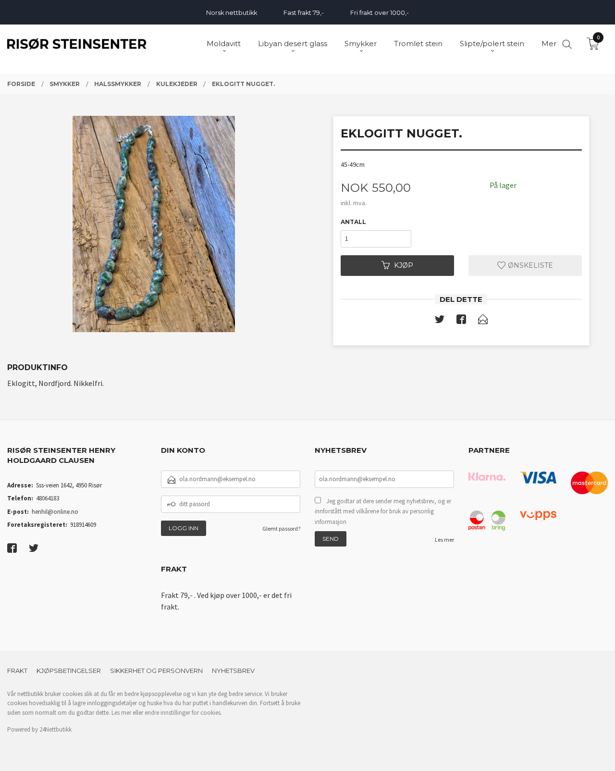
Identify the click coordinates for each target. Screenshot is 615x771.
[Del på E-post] (483, 321)
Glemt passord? (281, 528)
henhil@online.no (55, 512)
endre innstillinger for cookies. (183, 713)
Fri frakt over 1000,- (379, 12)
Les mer (444, 539)
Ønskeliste (529, 265)
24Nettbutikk (55, 729)
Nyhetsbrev (233, 670)
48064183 (47, 498)
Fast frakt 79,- (303, 12)
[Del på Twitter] (439, 321)
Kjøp (403, 265)
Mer (548, 43)
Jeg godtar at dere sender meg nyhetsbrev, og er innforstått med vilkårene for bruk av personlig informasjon (383, 511)
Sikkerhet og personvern (156, 670)
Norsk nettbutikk (231, 12)
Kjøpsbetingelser (69, 670)
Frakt (17, 670)
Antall (353, 221)
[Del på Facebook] (461, 321)
